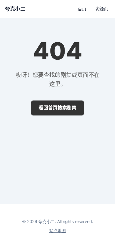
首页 (82, 8)
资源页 (102, 8)
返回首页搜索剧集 (57, 107)
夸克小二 (15, 9)
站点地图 (57, 230)
